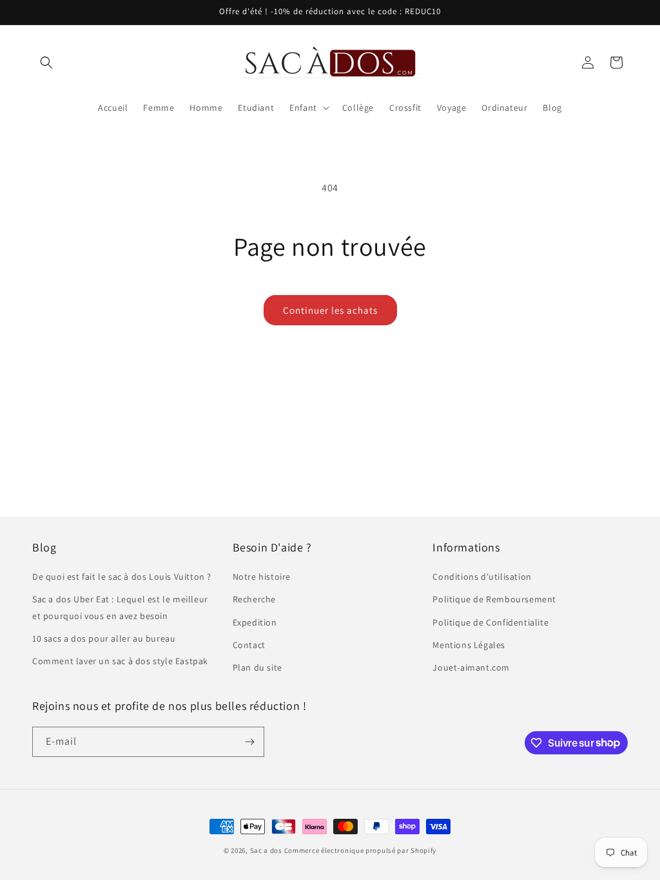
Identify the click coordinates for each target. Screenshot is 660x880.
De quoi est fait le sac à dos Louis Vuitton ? (121, 576)
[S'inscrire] (249, 742)
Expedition (255, 622)
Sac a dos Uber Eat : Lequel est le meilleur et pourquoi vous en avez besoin (120, 607)
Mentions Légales (468, 645)
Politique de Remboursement (494, 599)
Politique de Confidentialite (490, 622)
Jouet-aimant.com (471, 667)
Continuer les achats (330, 310)
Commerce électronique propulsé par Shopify (360, 850)
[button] (46, 62)
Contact (249, 645)
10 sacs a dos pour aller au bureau (103, 638)
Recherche (254, 599)
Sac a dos (266, 850)
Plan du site (257, 667)
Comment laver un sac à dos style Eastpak (120, 661)
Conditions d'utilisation (481, 576)
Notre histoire (262, 576)
